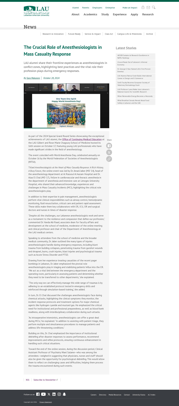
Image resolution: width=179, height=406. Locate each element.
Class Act (109, 33)
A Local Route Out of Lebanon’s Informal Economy (132, 63)
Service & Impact (93, 33)
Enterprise (110, 7)
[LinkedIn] (54, 394)
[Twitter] (109, 152)
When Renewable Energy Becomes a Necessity (135, 96)
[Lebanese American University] (36, 11)
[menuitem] (53, 33)
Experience (120, 14)
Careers (93, 395)
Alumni (75, 7)
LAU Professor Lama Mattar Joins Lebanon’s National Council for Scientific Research (133, 90)
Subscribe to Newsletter (45, 380)
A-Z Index (151, 395)
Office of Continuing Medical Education (82, 139)
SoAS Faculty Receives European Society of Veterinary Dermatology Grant (134, 83)
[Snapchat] (64, 394)
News (30, 26)
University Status (138, 395)
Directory (102, 395)
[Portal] (143, 7)
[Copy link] (109, 159)
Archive (149, 33)
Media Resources (115, 395)
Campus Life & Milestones (129, 33)
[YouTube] (43, 394)
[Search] (153, 7)
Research (148, 14)
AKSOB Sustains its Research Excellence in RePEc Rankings (133, 56)
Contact (127, 395)
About (75, 14)
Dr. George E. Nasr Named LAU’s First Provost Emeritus (134, 70)
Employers (97, 7)
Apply (134, 14)
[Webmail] (148, 7)
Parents (85, 7)
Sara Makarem (33, 78)
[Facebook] (109, 146)
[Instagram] (59, 394)
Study (105, 14)
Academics (90, 14)
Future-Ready (74, 33)
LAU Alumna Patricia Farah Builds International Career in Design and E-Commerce (135, 77)
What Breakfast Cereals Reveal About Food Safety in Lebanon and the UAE (133, 101)
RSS (27, 380)
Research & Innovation (53, 33)
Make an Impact (129, 7)
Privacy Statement (46, 402)
